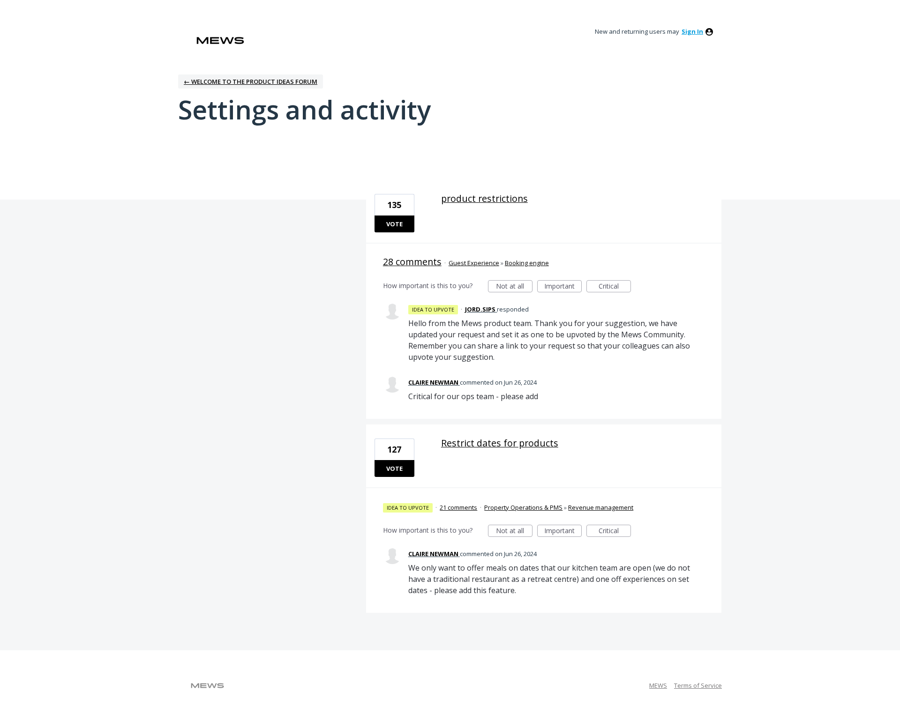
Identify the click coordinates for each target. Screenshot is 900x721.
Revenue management (600, 507)
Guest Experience (474, 263)
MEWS (658, 685)
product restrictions (484, 198)
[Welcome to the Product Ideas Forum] (220, 40)
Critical (615, 287)
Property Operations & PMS (523, 507)
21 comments (458, 507)
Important (563, 287)
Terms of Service (698, 685)
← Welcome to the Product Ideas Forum (250, 81)
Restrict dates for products (499, 443)
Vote (394, 224)
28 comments (412, 261)
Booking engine (527, 263)
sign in (692, 31)
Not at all (514, 287)
